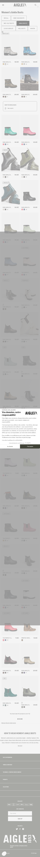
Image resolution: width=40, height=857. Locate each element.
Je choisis (10, 446)
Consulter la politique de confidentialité (12, 440)
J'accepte (30, 446)
